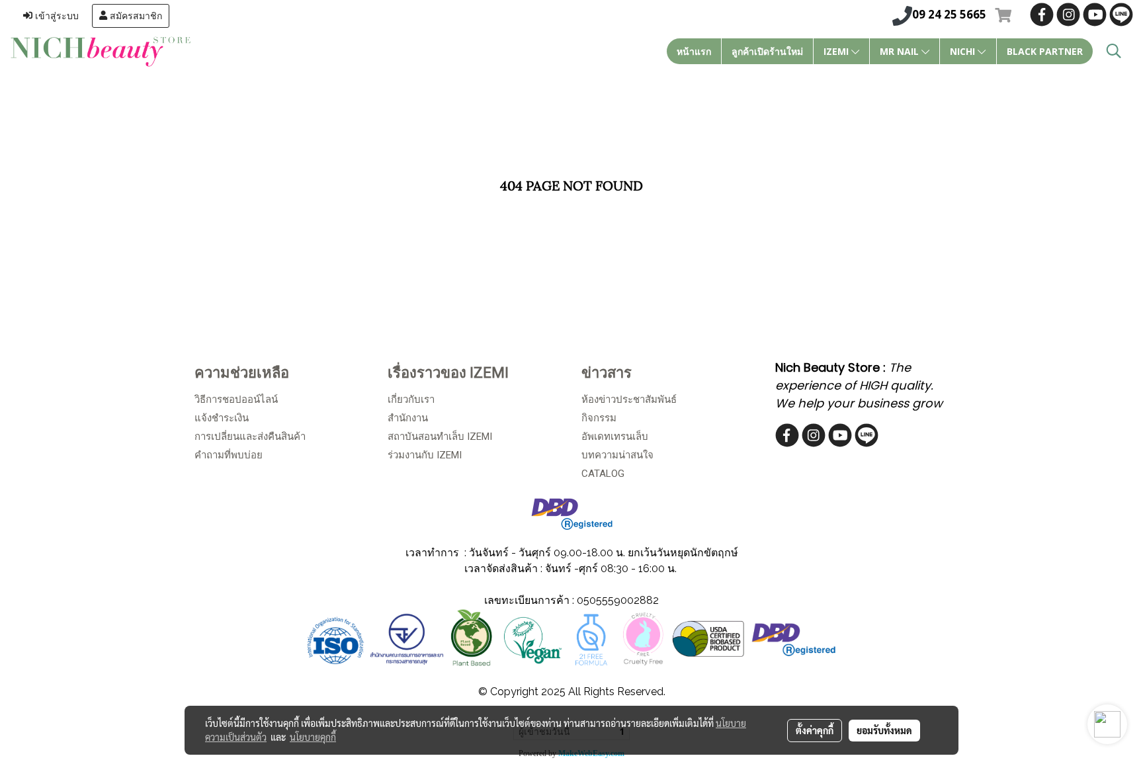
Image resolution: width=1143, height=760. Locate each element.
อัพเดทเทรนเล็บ (614, 437)
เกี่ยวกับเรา (411, 399)
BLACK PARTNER (1045, 51)
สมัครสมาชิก (134, 16)
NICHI (964, 51)
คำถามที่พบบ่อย (228, 455)
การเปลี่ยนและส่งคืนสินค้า (250, 437)
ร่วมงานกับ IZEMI (425, 455)
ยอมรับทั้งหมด (884, 730)
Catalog (602, 474)
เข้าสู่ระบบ (55, 16)
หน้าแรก (694, 51)
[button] (1113, 50)
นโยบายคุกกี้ (313, 737)
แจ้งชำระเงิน (221, 418)
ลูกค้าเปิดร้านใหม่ (767, 51)
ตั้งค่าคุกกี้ (814, 730)
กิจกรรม (598, 418)
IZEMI (837, 51)
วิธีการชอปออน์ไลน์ (236, 399)
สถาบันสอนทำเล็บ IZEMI (440, 437)
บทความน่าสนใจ (617, 455)
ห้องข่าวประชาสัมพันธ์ (629, 399)
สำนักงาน (408, 418)
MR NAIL (900, 51)
